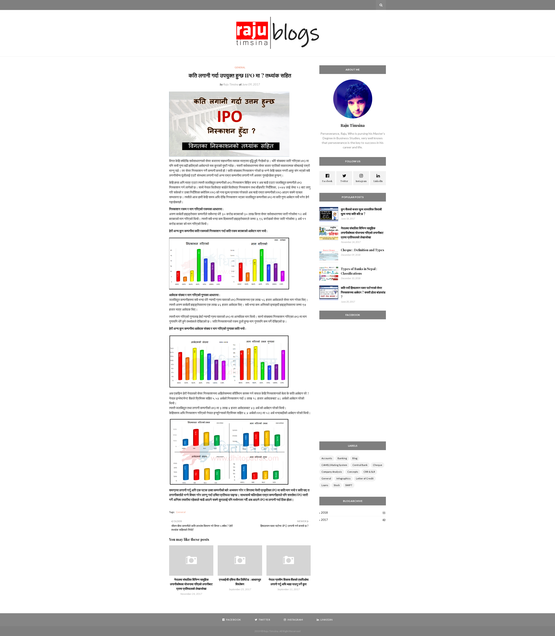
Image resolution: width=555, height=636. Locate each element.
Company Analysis (332, 471)
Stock (337, 485)
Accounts (327, 458)
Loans (325, 485)
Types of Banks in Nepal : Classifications (359, 271)
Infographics (343, 478)
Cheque (377, 465)
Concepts (352, 471)
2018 (353, 512)
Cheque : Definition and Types (362, 250)
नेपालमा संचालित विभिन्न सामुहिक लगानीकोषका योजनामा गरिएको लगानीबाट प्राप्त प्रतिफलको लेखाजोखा (191, 584)
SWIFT (348, 485)
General (181, 512)
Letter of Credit (365, 478)
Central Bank (360, 465)
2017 (353, 519)
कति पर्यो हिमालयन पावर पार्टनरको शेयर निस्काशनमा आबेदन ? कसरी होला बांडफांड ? (363, 292)
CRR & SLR (369, 471)
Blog (354, 458)
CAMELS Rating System (334, 465)
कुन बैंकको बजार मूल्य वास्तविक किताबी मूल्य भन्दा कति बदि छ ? (361, 211)
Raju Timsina (230, 84)
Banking (342, 458)
